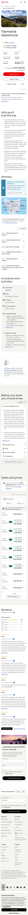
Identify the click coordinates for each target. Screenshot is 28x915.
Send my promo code (14, 778)
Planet (16, 857)
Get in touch (4, 847)
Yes (18, 791)
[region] (14, 904)
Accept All (14, 909)
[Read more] (2, 6)
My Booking (4, 819)
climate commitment (11, 222)
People (16, 854)
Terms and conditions (8, 755)
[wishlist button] (22, 84)
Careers (16, 827)
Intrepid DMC (18, 824)
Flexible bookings (5, 830)
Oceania (7, 6)
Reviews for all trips (19, 728)
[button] (14, 18)
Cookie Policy (7, 906)
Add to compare (12, 84)
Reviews (3, 855)
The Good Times (19, 822)
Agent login (4, 835)
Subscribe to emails (14, 811)
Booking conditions (6, 833)
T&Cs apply (7, 807)
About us (17, 819)
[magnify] (21, 2)
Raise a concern (5, 861)
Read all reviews (7, 728)
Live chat (3, 849)
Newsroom (4, 858)
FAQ (2, 852)
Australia (13, 6)
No (23, 791)
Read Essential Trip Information (14, 462)
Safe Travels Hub (5, 824)
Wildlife (17, 860)
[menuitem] (4, 2)
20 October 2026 (21, 70)
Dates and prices (14, 74)
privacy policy (9, 773)
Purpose (17, 844)
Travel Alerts (4, 827)
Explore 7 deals (14, 79)
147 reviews (11, 42)
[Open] (14, 612)
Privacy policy (18, 830)
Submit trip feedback (6, 822)
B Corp (16, 847)
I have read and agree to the (13, 772)
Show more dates (12, 596)
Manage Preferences (14, 913)
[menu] (25, 2)
